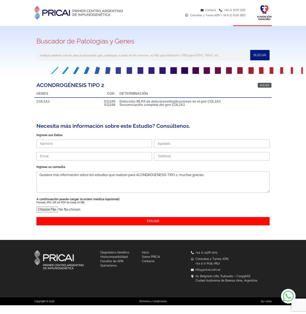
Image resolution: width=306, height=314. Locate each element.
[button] (264, 85)
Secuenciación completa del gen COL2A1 (152, 105)
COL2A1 (43, 101)
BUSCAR (260, 55)
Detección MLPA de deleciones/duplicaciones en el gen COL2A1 (170, 101)
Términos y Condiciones (153, 301)
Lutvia (268, 301)
